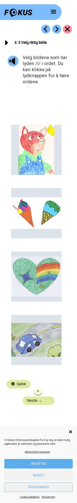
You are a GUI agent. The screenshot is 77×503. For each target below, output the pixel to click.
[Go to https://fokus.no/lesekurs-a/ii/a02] (45, 29)
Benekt (38, 475)
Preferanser (38, 487)
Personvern (48, 497)
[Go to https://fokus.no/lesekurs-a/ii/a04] (56, 29)
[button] (70, 432)
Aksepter (38, 464)
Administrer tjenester (37, 451)
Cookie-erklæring (30, 497)
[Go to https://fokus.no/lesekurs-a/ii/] (67, 29)
